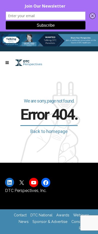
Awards (62, 215)
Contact (20, 215)
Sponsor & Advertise (50, 221)
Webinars (81, 215)
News (24, 221)
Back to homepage (49, 131)
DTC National (41, 215)
